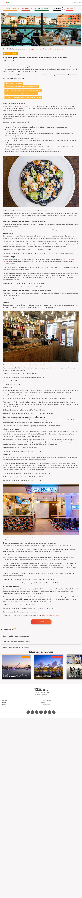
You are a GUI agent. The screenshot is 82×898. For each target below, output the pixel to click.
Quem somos (5, 700)
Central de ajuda (45, 704)
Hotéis (4, 702)
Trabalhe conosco (7, 707)
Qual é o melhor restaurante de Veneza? (16, 636)
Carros (4, 704)
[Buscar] (70, 2)
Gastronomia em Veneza (14, 83)
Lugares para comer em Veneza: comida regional (21, 87)
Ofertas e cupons (11, 8)
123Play (70, 8)
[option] (10, 9)
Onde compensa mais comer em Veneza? (16, 642)
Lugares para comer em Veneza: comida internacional (23, 90)
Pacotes (43, 702)
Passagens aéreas (46, 700)
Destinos (26, 8)
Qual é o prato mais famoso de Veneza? (16, 647)
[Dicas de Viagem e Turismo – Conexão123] (5, 2)
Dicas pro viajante (42, 8)
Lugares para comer (18, 49)
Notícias (58, 8)
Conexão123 (7, 49)
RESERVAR (41, 621)
